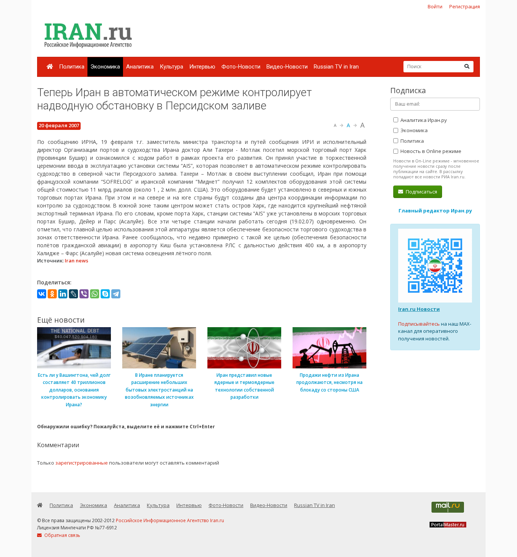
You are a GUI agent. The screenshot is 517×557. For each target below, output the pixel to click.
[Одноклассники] (52, 293)
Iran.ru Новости (419, 309)
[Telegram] (115, 293)
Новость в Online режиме (430, 151)
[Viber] (84, 293)
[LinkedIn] (62, 293)
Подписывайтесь (419, 323)
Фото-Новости (240, 66)
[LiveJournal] (73, 293)
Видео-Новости (287, 66)
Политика (71, 66)
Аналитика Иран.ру (423, 120)
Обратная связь (61, 535)
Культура (171, 66)
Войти (435, 6)
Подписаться (421, 191)
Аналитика (140, 66)
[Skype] (105, 293)
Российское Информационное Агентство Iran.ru (170, 520)
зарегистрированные (81, 462)
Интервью (202, 66)
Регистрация (464, 6)
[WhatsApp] (94, 293)
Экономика (105, 66)
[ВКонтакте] (41, 293)
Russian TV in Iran (336, 66)
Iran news (76, 260)
